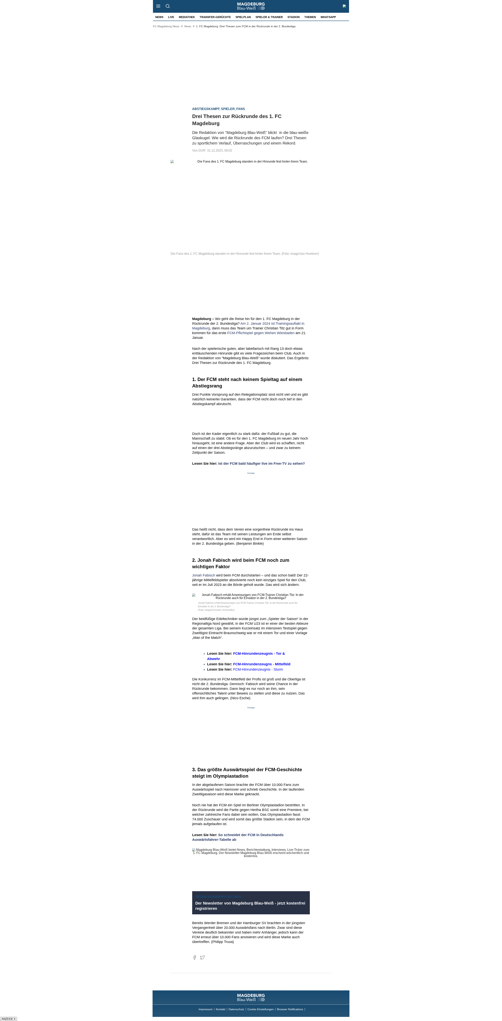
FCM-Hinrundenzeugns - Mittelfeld (261, 664)
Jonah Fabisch (203, 575)
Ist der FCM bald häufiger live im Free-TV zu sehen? (261, 463)
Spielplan (243, 17)
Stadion (293, 17)
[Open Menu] (158, 6)
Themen (310, 17)
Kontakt (220, 1009)
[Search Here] (167, 6)
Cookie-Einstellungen (260, 1009)
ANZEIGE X (8, 1018)
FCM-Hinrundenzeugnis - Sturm (258, 669)
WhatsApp (328, 17)
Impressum (206, 1009)
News (159, 17)
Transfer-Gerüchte (215, 17)
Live (171, 17)
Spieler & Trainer (269, 17)
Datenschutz (236, 1009)
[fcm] (251, 997)
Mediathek (187, 17)
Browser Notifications (290, 1009)
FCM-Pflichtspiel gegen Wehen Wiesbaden (261, 333)
